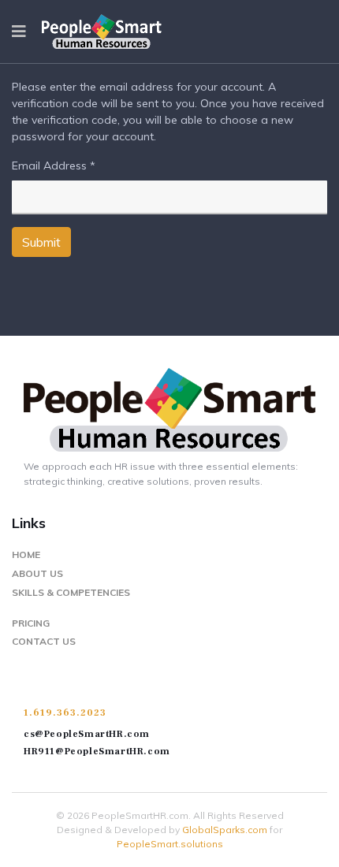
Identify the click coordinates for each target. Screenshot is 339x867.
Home (26, 554)
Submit (41, 242)
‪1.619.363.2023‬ (65, 713)
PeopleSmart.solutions (170, 844)
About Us (37, 573)
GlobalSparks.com (224, 829)
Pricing (31, 623)
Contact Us (44, 641)
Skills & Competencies (71, 592)
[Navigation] (19, 31)
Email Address (53, 165)
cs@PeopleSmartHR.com (87, 734)
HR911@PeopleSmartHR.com (97, 751)
